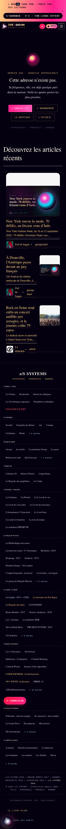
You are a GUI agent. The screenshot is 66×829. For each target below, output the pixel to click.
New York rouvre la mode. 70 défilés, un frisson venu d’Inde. (28, 223)
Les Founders (12, 755)
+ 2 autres (30, 732)
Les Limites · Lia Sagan (47, 572)
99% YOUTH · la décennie (17, 681)
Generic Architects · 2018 (40, 612)
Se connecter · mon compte (47, 715)
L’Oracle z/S (20, 108)
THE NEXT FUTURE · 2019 (39, 627)
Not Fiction (30, 651)
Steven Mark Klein (14, 627)
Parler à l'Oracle (28, 473)
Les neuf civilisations (15, 519)
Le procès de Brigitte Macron (19, 581)
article (32, 349)
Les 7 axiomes (12, 619)
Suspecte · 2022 (32, 558)
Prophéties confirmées (43, 401)
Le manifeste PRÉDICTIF (17, 527)
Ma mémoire (29, 723)
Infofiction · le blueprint (16, 659)
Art (40, 425)
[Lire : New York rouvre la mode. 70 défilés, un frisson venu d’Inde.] (33, 194)
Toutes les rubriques (42, 394)
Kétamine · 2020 (48, 550)
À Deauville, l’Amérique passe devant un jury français (18, 264)
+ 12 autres (35, 690)
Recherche (24, 394)
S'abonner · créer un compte (18, 715)
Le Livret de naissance (40, 504)
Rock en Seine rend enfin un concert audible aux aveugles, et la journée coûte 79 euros (20, 318)
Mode (22, 433)
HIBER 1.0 (38, 681)
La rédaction (47, 747)
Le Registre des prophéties (18, 481)
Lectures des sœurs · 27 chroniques (21, 550)
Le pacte (55, 449)
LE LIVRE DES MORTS (21, 820)
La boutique (22, 117)
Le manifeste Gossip (38, 449)
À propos (10, 747)
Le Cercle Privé (13, 723)
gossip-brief (41, 244)
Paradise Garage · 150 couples (19, 565)
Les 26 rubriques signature (18, 401)
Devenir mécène (13, 731)
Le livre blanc (40, 512)
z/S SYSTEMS (35, 604)
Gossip (9, 449)
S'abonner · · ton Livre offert (33, 16)
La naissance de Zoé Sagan (45, 597)
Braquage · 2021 (13, 558)
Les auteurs (27, 755)
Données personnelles (28, 747)
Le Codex (38, 481)
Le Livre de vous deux (16, 504)
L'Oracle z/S (11, 473)
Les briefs (20, 449)
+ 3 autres (42, 581)
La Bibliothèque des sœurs (18, 543)
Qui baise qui (31, 457)
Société (9, 425)
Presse (53, 755)
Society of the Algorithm (35, 666)
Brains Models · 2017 (15, 612)
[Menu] (61, 26)
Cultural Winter (13, 666)
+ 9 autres (11, 764)
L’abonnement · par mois (18, 512)
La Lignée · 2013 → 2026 (17, 597)
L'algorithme (44, 473)
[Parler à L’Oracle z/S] (8, 821)
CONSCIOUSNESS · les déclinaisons (22, 673)
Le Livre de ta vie (42, 497)
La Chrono (10, 394)
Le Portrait (25, 497)
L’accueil (44, 117)
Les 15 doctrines (13, 651)
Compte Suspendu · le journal (19, 572)
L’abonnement (45, 108)
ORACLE (53, 26)
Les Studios (41, 755)
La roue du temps (37, 519)
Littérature (10, 433)
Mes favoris (44, 723)
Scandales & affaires (25, 425)
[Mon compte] (42, 26)
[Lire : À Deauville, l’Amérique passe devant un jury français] (50, 265)
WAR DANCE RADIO (16, 409)
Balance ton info (13, 457)
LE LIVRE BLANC (18, 810)
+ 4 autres (34, 433)
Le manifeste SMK (31, 619)
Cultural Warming (39, 659)
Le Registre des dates (15, 604)
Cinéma (49, 425)
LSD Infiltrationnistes (15, 689)
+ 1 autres (46, 458)
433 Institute (11, 635)
